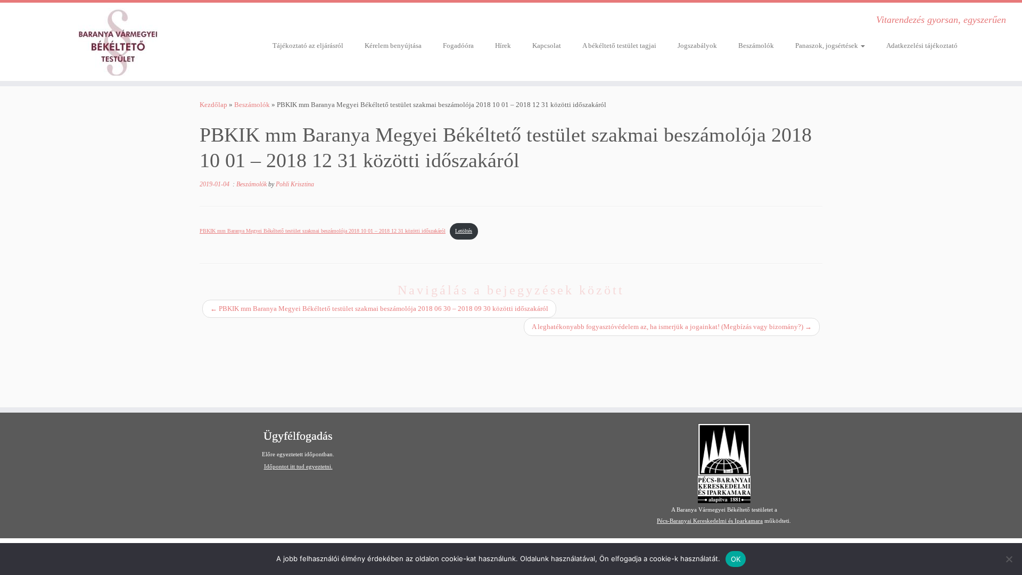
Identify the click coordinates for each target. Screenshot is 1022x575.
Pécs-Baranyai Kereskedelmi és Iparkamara (710, 521)
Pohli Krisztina (295, 184)
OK (736, 559)
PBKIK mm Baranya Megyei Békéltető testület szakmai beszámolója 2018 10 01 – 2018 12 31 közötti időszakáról (323, 231)
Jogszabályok (697, 46)
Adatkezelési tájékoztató (922, 46)
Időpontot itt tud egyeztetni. (298, 466)
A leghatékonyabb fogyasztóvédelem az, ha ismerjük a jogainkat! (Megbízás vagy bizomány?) (672, 327)
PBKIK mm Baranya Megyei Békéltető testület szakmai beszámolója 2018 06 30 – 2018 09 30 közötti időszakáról (379, 309)
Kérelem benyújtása (393, 46)
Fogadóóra (458, 46)
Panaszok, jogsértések (827, 46)
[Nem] (1008, 559)
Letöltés (463, 231)
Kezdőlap (213, 105)
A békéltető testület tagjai (619, 46)
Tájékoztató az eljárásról (308, 46)
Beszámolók (756, 46)
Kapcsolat (546, 46)
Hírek (503, 46)
